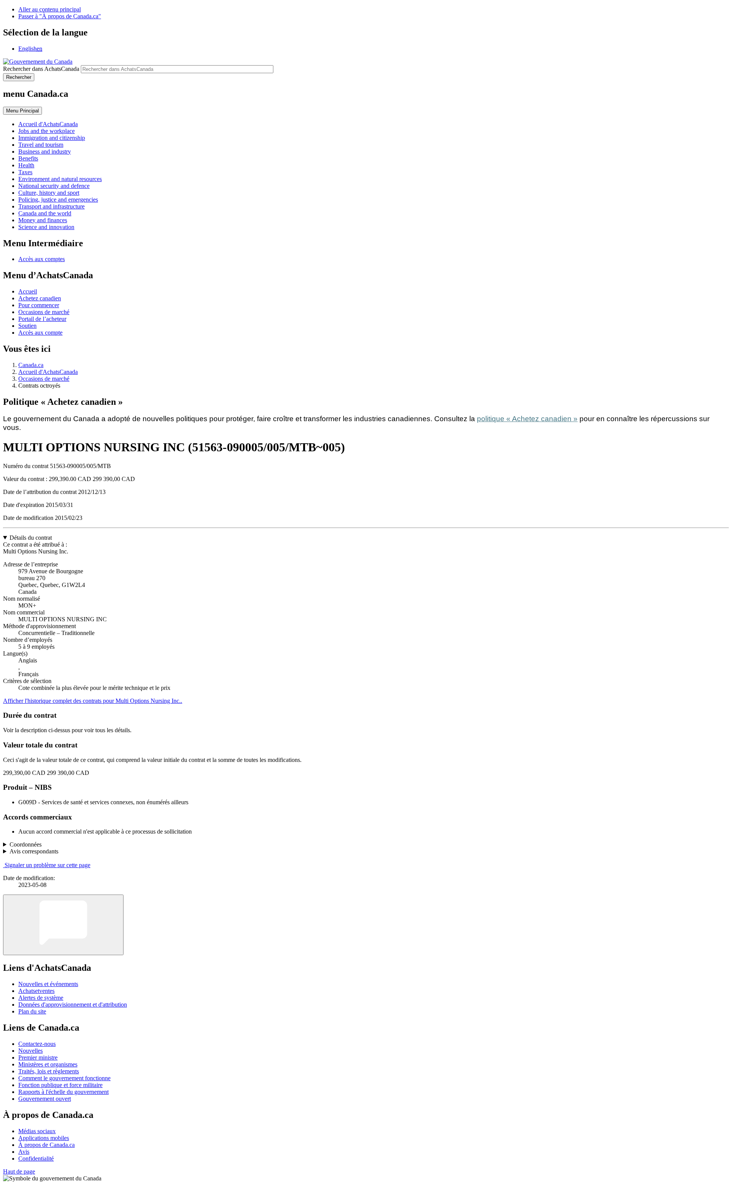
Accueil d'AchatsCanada (48, 372)
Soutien (27, 325)
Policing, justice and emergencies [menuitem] (58, 199)
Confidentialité (36, 1158)
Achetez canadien (39, 298)
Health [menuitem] (26, 165)
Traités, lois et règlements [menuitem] (48, 1071)
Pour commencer (38, 305)
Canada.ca (30, 365)
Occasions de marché (43, 312)
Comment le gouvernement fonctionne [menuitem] (64, 1078)
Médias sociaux (37, 1131)
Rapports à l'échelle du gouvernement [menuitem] (63, 1092)
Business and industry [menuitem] (44, 151)
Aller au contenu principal (49, 9)
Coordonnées (26, 844)
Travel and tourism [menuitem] (40, 144)
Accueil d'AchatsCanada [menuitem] (48, 124)
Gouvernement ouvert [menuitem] (44, 1098)
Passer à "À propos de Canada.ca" (59, 16)
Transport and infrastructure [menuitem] (51, 206)
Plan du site (32, 1011)
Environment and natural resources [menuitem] (60, 179)
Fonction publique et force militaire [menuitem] (60, 1085)
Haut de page (19, 1171)
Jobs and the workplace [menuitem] (46, 131)
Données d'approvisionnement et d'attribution (72, 1004)
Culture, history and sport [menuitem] (48, 192)
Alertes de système (40, 997)
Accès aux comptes (41, 259)
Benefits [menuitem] (28, 158)
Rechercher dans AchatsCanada (41, 69)
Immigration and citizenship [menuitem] (51, 138)
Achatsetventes (36, 991)
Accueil (27, 291)
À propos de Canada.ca (46, 1145)
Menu (22, 111)
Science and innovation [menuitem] (46, 227)
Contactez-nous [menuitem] (37, 1044)
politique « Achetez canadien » (527, 419)
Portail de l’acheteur (42, 319)
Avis (23, 1151)
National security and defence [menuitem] (54, 186)
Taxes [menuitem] (25, 172)
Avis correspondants (34, 851)
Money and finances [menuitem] (42, 220)
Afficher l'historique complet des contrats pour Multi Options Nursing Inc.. (92, 701)
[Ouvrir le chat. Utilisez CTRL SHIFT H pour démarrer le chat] (63, 925)
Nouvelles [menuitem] (30, 1050)
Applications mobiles (43, 1138)
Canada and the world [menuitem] (44, 213)
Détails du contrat (31, 537)
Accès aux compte (40, 332)
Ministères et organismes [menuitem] (47, 1064)
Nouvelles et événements (48, 984)
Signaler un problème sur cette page (47, 865)
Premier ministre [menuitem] (38, 1057)
